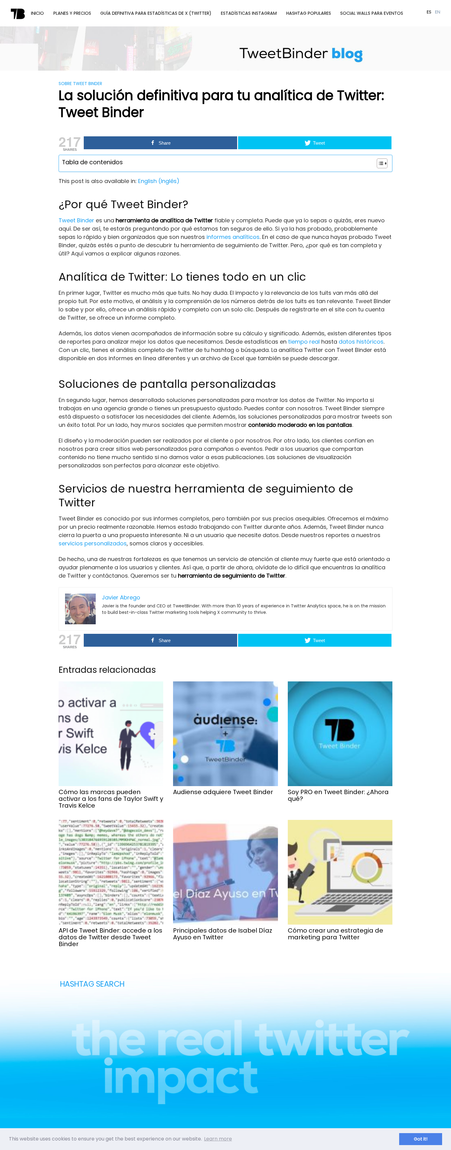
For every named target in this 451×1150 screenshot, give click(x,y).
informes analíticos (233, 237)
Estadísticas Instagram (249, 13)
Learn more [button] (218, 1138)
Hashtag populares (308, 13)
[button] (379, 163)
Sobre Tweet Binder (80, 83)
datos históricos (361, 341)
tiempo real (304, 341)
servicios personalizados (93, 543)
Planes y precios (72, 13)
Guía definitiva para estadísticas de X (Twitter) (155, 13)
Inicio (37, 13)
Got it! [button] (420, 1139)
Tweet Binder (76, 220)
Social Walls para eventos (371, 13)
